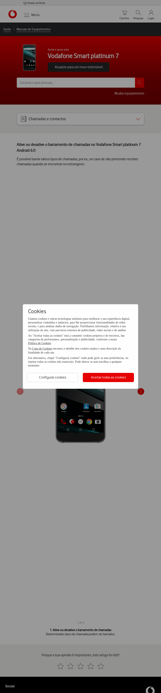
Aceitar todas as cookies (108, 377)
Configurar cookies (52, 377)
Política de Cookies (39, 343)
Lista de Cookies (42, 348)
